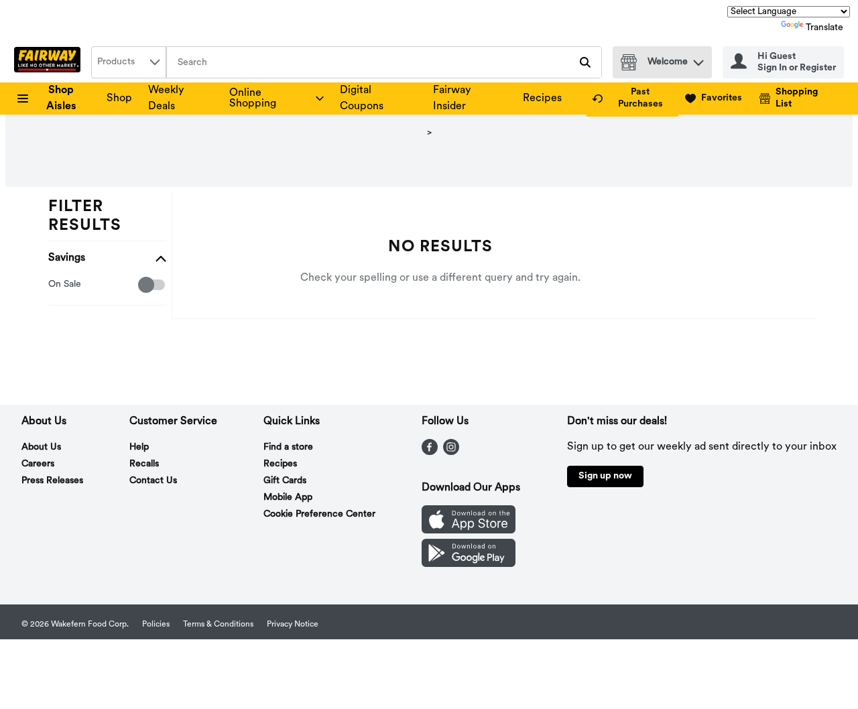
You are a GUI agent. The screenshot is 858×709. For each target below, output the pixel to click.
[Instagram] (451, 452)
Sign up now (605, 476)
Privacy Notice (292, 625)
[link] (632, 98)
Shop (119, 98)
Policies (156, 625)
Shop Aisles (61, 98)
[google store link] (468, 564)
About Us (41, 447)
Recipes (542, 98)
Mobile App (287, 498)
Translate (824, 28)
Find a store (288, 447)
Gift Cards (284, 481)
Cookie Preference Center (319, 514)
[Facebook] (430, 452)
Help (139, 447)
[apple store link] (468, 530)
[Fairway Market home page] (50, 62)
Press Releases (52, 481)
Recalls (144, 464)
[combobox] (128, 62)
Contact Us (153, 481)
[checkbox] (55, 285)
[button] (698, 59)
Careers (37, 464)
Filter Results (84, 216)
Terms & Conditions (218, 625)
